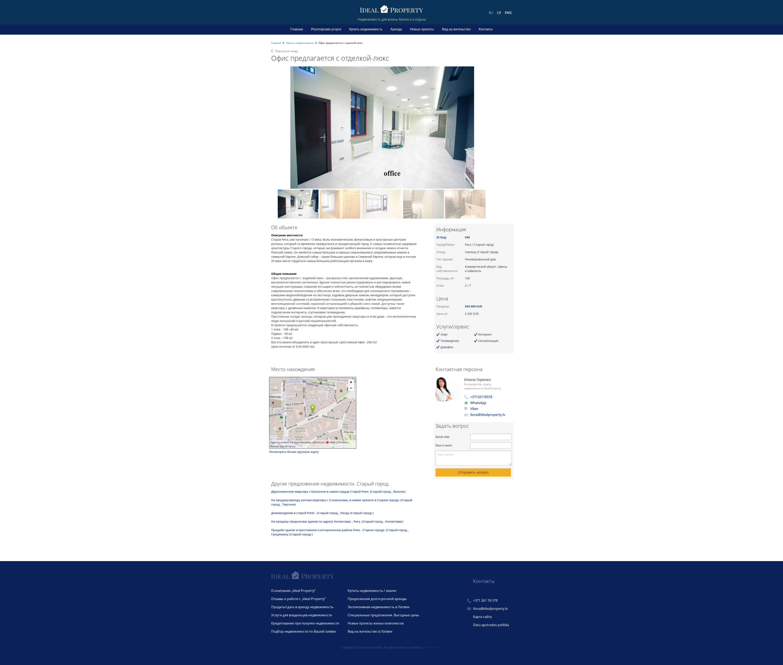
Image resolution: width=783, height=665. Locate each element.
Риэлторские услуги (326, 29)
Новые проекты (422, 29)
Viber (474, 408)
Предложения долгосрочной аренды (377, 599)
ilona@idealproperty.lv (487, 414)
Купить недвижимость (365, 29)
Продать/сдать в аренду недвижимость (302, 607)
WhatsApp (478, 403)
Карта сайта (482, 616)
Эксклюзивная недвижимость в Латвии (378, 607)
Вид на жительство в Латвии (370, 631)
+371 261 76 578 (485, 600)
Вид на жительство (456, 29)
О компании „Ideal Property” (293, 590)
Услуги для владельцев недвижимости (301, 615)
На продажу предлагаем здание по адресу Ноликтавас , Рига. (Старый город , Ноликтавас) (337, 521)
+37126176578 (481, 397)
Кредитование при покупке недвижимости (305, 623)
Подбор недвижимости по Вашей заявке (303, 631)
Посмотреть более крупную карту (294, 452)
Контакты (486, 29)
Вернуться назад (286, 51)
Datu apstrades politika (491, 625)
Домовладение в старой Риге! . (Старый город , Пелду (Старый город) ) (322, 513)
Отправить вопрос (473, 472)
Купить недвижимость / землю (372, 590)
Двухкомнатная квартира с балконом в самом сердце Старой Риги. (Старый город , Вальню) (338, 491)
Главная (296, 29)
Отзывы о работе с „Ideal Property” (298, 599)
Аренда (396, 29)
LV (499, 12)
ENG (508, 12)
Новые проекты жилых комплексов (376, 623)
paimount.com (433, 647)
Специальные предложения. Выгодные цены (383, 615)
